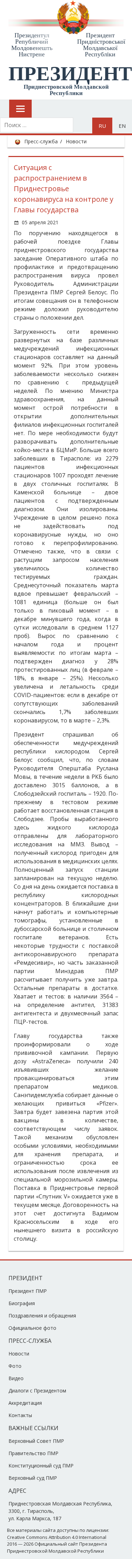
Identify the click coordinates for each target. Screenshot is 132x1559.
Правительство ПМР (33, 1453)
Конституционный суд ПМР (41, 1465)
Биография (21, 1303)
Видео (16, 1378)
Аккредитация (25, 1403)
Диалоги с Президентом (37, 1390)
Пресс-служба (41, 141)
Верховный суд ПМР (32, 1478)
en (122, 125)
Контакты (20, 1415)
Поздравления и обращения (42, 1315)
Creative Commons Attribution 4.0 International (56, 1537)
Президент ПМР (27, 1291)
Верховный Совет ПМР (36, 1441)
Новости (76, 141)
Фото (14, 1366)
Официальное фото (32, 1328)
